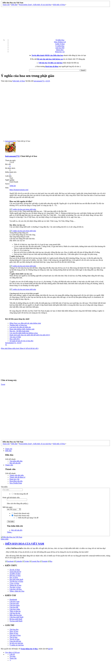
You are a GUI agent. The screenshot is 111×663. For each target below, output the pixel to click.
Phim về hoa (14, 633)
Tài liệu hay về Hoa (16, 581)
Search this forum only (21, 515)
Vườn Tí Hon (60, 44)
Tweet (3, 384)
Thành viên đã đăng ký (17, 477)
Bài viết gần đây (15, 463)
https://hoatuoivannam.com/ (19, 190)
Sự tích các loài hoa (16, 643)
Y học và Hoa (14, 583)
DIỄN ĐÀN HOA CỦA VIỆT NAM (24, 543)
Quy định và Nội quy (12, 652)
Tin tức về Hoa (15, 570)
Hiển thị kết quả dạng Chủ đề (28, 518)
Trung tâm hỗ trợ (15, 572)
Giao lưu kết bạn (15, 641)
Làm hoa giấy (14, 603)
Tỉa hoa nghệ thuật (16, 621)
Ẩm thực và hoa (15, 587)
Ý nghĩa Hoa (59, 46)
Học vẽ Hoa (14, 577)
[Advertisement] (55, 22)
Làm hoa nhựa (15, 605)
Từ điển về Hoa (15, 573)
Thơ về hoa (13, 637)
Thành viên (9, 465)
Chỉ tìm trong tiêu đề (20, 494)
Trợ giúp (12, 656)
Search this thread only (21, 513)
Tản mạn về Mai (15, 337)
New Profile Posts (16, 483)
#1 (6, 345)
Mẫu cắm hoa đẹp (16, 615)
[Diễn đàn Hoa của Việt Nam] (11, 537)
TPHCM (13, 186)
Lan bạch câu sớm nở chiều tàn (20, 327)
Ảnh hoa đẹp (14, 629)
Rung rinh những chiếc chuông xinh (22, 329)
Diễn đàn (8, 451)
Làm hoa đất (14, 607)
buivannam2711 (39, 81)
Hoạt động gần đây (16, 481)
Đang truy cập (14, 479)
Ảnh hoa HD (59, 48)
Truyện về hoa (14, 639)
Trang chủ (8, 449)
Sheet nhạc (60, 50)
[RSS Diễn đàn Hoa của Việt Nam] (50, 561)
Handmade (13, 599)
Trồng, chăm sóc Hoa (17, 591)
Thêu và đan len (15, 611)
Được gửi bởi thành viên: (11, 497)
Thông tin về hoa (15, 585)
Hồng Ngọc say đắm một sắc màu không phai (25, 323)
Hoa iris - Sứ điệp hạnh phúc (19, 331)
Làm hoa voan (14, 601)
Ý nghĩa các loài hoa (17, 645)
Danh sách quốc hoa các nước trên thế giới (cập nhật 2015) (30, 335)
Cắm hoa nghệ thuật (16, 617)
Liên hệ (12, 654)
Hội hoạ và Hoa (15, 575)
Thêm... (9, 532)
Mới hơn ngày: (8, 507)
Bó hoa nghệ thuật (16, 619)
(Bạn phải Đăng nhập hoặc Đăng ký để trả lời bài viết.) (19, 348)
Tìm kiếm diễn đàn (16, 461)
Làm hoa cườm (15, 609)
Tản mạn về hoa (15, 635)
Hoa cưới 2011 (15, 339)
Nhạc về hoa (14, 631)
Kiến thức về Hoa (19, 81)
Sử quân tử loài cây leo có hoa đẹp (21, 341)
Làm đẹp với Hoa (16, 589)
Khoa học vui (59, 52)
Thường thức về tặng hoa (18, 325)
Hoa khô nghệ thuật (16, 579)
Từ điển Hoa (60, 40)
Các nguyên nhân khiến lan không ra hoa (24, 333)
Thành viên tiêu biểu (17, 475)
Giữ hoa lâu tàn (15, 613)
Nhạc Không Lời (60, 42)
